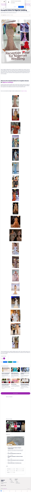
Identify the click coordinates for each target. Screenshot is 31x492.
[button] (29, 1)
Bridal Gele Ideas (13, 384)
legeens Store (5, 488)
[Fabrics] (12, 446)
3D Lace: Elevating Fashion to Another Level (14, 453)
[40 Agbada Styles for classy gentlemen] (25, 369)
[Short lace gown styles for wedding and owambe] (6, 381)
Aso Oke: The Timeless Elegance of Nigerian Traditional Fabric (14, 448)
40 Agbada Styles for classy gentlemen (25, 373)
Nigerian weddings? (7, 82)
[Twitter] (3, 485)
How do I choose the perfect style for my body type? (6, 373)
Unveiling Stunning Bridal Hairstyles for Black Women (25, 385)
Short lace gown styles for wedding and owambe (6, 385)
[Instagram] (2, 485)
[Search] (27, 1)
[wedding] (12, 455)
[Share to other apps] (18, 362)
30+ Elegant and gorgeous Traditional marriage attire (15, 457)
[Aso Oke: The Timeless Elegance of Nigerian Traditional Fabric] (15, 440)
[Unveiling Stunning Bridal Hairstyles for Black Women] (25, 381)
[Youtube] (4, 485)
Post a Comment (15, 393)
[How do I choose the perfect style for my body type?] (6, 369)
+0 (4, 358)
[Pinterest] (5, 485)
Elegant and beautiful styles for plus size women (15, 373)
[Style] (11, 458)
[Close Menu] (29, 4)
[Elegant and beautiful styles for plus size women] (15, 369)
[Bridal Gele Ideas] (15, 381)
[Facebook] (1, 485)
